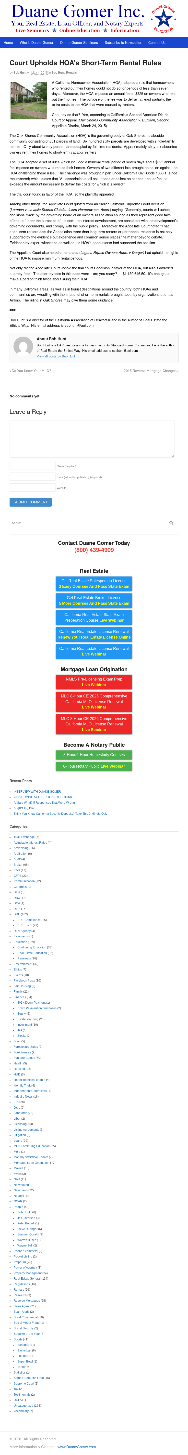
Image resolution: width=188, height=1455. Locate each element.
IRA (19, 1030)
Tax (16, 1389)
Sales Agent (22, 1306)
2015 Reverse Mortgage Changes (150, 371)
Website (61, 487)
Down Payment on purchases (37, 1008)
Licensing (20, 1124)
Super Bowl (25, 1361)
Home (8, 42)
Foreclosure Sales (26, 1047)
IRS (16, 1102)
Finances (20, 997)
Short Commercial (26, 1317)
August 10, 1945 (24, 808)
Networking (21, 1185)
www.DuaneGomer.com (77, 1447)
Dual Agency (22, 931)
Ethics (18, 969)
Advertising (21, 848)
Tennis (21, 1367)
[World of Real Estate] (94, 32)
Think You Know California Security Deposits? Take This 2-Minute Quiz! (61, 813)
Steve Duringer (27, 1229)
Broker (18, 864)
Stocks (21, 1035)
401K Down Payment (31, 1002)
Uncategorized (23, 1405)
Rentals (71, 72)
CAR (17, 870)
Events (18, 975)
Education (20, 942)
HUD (17, 1074)
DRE (17, 914)
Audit (17, 859)
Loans (18, 1140)
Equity (21, 1013)
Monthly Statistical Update (31, 1157)
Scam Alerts (21, 1311)
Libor (17, 1118)
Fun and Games (24, 1058)
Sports (18, 1339)
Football (22, 1356)
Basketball (24, 1350)
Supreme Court (24, 1383)
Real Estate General (27, 1278)
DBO (17, 898)
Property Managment (28, 1273)
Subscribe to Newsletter (123, 42)
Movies (18, 1168)
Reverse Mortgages (27, 1300)
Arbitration (20, 853)
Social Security (24, 1328)
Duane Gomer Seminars (79, 42)
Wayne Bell (25, 1245)
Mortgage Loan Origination (31, 1163)
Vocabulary (21, 1411)
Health (18, 1063)
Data (17, 892)
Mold (17, 1152)
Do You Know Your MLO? (31, 371)
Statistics (19, 1372)
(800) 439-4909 (94, 549)
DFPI (17, 909)
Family (18, 991)
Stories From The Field (29, 1378)
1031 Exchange (24, 837)
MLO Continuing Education (32, 1146)
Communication (24, 881)
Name (66, 466)
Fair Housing (22, 986)
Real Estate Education (32, 953)
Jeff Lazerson (26, 1218)
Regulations (22, 1284)
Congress (20, 887)
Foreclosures (22, 1052)
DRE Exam (24, 925)
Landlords (20, 1113)
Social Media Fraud (27, 1322)
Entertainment (23, 964)
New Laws (21, 1190)
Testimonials (22, 1394)
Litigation (20, 1135)
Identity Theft (22, 1085)
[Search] (171, 523)
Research (20, 1295)
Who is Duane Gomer (36, 42)
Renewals (24, 958)
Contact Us (156, 42)
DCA (17, 903)
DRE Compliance (29, 920)
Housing (19, 1069)
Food (17, 1041)
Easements (21, 936)
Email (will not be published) (79, 477)
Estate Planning (27, 1019)
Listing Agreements (26, 1129)
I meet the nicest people (29, 1080)
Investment (24, 1024)
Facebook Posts (24, 980)
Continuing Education (31, 947)
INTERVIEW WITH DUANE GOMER (37, 791)
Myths (18, 1174)
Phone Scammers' (26, 1251)
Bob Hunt (19, 72)
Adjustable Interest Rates (30, 842)
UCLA (18, 1400)
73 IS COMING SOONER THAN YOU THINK (43, 797)
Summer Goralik (28, 1234)
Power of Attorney (25, 1267)
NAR (17, 1179)
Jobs (17, 1107)
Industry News (23, 1096)
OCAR (18, 1201)
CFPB (18, 876)
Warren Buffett (26, 1240)
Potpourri (20, 1262)
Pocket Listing (23, 1256)
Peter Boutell (26, 1223)
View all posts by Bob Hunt (58, 356)
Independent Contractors (30, 1091)
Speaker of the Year (27, 1334)
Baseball (23, 1345)
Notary (18, 1196)
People (18, 1207)
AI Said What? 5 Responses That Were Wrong (44, 802)
